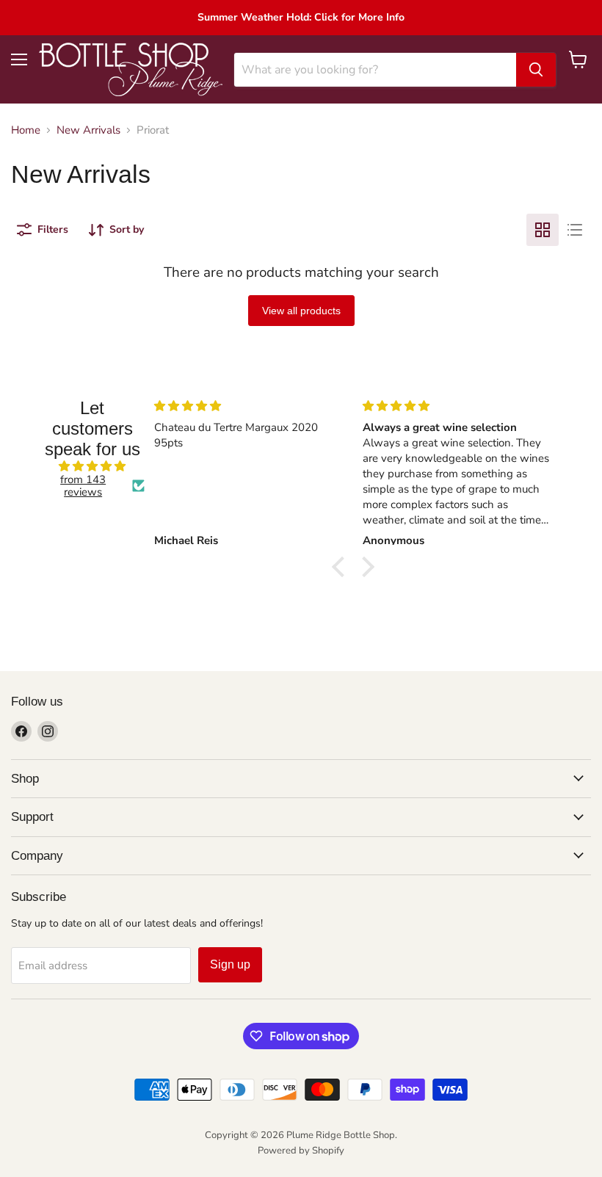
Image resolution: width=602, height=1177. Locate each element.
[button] (342, 567)
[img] (92, 466)
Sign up (230, 964)
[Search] (536, 70)
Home (25, 130)
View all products (301, 310)
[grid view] (542, 230)
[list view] (575, 230)
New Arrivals (88, 130)
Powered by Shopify (301, 1150)
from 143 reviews (83, 486)
